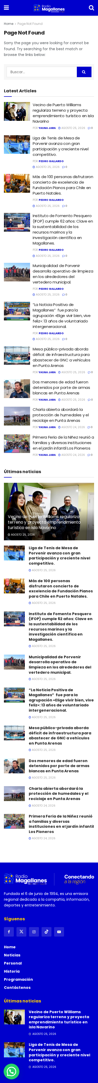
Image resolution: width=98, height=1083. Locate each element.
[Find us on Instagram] (34, 932)
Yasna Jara (47, 128)
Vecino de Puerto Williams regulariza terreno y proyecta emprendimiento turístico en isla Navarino (63, 113)
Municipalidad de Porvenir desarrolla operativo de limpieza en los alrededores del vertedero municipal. (63, 274)
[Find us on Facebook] (9, 932)
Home (8, 23)
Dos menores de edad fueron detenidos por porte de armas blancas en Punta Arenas (61, 387)
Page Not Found (30, 23)
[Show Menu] (6, 8)
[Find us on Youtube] (59, 932)
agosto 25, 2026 (73, 128)
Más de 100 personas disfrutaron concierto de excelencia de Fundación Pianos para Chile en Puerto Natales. (63, 185)
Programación (18, 979)
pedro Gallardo (51, 161)
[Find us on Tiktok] (46, 932)
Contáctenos (17, 987)
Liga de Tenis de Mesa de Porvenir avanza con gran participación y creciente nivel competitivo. (61, 146)
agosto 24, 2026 (73, 427)
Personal (13, 963)
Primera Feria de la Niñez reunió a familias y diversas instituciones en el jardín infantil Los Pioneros (63, 442)
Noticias (12, 955)
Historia (12, 971)
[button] (11, 1071)
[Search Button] (91, 8)
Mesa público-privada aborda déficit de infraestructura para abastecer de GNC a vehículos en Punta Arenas (61, 357)
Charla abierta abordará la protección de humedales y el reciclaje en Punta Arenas (61, 415)
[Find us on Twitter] (21, 932)
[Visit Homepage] (49, 8)
